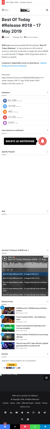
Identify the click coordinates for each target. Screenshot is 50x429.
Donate (38, 403)
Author (12, 403)
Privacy (44, 403)
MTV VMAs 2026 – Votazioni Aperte (19, 2)
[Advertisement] (25, 231)
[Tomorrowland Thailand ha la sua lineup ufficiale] (8, 337)
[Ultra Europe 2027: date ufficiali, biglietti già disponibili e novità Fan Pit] (8, 345)
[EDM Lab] (25, 9)
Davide (7, 37)
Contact (5, 403)
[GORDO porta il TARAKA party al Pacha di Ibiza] (8, 310)
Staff (18, 403)
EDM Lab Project (28, 403)
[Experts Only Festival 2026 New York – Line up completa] (8, 328)
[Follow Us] (46, 378)
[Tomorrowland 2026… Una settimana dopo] (8, 319)
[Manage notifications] (5, 424)
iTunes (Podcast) (19, 66)
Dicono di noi (25, 407)
